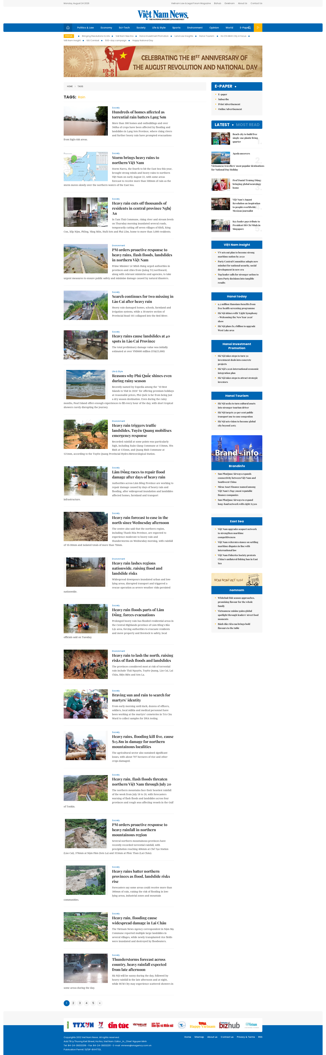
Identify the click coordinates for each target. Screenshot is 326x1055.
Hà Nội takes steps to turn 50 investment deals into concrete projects (234, 360)
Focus (68, 36)
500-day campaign (115, 40)
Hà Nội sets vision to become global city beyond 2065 (237, 423)
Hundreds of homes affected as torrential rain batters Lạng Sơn (139, 114)
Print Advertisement (229, 104)
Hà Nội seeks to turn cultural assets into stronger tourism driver (236, 405)
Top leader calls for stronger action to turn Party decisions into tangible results (238, 278)
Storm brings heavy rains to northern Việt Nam (135, 160)
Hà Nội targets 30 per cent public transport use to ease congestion (235, 414)
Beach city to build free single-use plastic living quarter (245, 138)
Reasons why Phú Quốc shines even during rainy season (142, 378)
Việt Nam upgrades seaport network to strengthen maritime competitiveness (237, 533)
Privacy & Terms (246, 1037)
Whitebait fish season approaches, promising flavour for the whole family (236, 602)
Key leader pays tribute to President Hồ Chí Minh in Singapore (246, 225)
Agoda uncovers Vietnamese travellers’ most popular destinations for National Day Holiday (236, 161)
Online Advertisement (230, 109)
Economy (106, 27)
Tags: (70, 97)
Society (141, 27)
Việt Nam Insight (72, 40)
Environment (195, 27)
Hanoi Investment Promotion (154, 36)
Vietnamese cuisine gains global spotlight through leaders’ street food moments (238, 615)
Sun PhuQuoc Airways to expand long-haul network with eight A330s (237, 502)
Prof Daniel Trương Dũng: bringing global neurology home (247, 184)
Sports (176, 27)
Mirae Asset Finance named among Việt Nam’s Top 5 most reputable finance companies (237, 491)
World (229, 27)
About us (212, 1037)
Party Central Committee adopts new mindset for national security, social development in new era (238, 265)
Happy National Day (142, 40)
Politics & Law (85, 27)
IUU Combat (93, 40)
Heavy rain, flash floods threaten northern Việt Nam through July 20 (141, 781)
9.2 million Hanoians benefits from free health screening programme (237, 306)
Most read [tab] (248, 124)
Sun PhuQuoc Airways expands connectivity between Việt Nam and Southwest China (237, 478)
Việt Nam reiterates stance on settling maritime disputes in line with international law (238, 546)
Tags (80, 86)
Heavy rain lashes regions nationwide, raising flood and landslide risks (137, 568)
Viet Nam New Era (124, 36)
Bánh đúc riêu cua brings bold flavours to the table (234, 626)
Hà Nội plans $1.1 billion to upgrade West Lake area (236, 328)
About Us (242, 3)
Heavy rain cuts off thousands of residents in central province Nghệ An (141, 208)
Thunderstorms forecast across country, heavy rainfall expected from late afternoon (139, 964)
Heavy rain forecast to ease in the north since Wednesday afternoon (140, 520)
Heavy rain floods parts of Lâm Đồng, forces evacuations (138, 612)
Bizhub (217, 3)
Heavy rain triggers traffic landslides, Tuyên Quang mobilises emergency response (141, 430)
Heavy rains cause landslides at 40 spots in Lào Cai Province (141, 338)
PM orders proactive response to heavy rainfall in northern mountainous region (139, 829)
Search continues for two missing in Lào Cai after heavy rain (143, 299)
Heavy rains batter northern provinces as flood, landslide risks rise (141, 876)
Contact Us (256, 3)
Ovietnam (229, 3)
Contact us (227, 1037)
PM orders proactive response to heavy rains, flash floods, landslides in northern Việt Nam (142, 254)
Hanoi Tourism (207, 36)
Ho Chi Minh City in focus (233, 36)
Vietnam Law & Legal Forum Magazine (191, 3)
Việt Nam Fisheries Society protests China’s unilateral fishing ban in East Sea (238, 559)
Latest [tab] (222, 124)
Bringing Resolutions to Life (96, 36)
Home (70, 86)
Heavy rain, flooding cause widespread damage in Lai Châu (139, 920)
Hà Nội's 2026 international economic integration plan (238, 371)
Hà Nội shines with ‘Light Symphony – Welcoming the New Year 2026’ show (237, 317)
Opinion (214, 27)
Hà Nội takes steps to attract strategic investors (238, 380)
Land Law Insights (184, 36)
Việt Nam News (163, 15)
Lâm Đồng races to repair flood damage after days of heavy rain (138, 474)
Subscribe (223, 99)
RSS (260, 1037)
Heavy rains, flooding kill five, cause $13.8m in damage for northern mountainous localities (143, 741)
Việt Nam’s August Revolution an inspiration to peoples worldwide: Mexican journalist (246, 205)
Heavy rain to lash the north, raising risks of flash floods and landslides (142, 658)
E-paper (223, 86)
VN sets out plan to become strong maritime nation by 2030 (236, 254)
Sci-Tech (124, 27)
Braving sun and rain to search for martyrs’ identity (141, 697)
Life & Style (159, 27)
